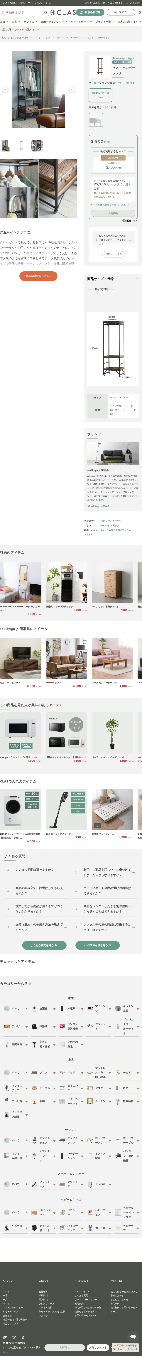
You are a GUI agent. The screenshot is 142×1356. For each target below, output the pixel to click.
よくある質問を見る (42, 945)
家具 (48, 37)
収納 (58, 37)
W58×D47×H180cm (100, 95)
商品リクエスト (10, 1323)
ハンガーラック (74, 37)
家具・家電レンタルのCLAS (14, 37)
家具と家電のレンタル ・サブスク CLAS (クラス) (27, 2)
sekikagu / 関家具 (110, 525)
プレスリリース (46, 1303)
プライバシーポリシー (86, 1299)
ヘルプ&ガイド (115, 2)
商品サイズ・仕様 (100, 279)
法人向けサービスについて (124, 1291)
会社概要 (43, 1291)
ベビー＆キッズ (10, 1311)
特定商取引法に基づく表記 (88, 1307)
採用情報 (43, 1295)
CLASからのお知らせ (95, 2)
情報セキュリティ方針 (86, 1311)
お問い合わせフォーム (86, 1315)
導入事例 (115, 1303)
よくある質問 (132, 2)
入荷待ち (113, 213)
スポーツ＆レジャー (13, 1307)
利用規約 (79, 1303)
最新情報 (43, 1299)
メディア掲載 (45, 1307)
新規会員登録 (93, 12)
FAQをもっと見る (113, 254)
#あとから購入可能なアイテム (116, 530)
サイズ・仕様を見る (125, 83)
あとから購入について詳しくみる (108, 205)
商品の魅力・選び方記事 (15, 1319)
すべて (37, 37)
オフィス (7, 1303)
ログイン (124, 12)
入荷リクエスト (98, 1347)
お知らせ (7, 1315)
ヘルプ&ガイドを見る (95, 945)
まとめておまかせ (119, 1299)
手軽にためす (117, 1295)
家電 (5, 1295)
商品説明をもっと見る (38, 275)
